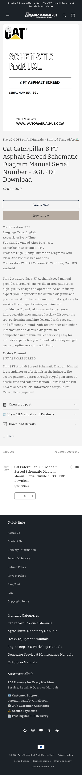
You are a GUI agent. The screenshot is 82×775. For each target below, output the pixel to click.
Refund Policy (17, 567)
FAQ (10, 593)
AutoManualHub (45, 755)
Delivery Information (22, 550)
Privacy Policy (17, 575)
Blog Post (14, 584)
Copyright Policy (19, 601)
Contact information (43, 766)
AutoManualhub (26, 755)
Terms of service (42, 761)
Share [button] (11, 436)
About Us (14, 532)
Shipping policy (63, 761)
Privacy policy (65, 755)
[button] (7, 15)
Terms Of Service (19, 558)
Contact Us (15, 541)
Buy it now (41, 215)
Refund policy (21, 761)
